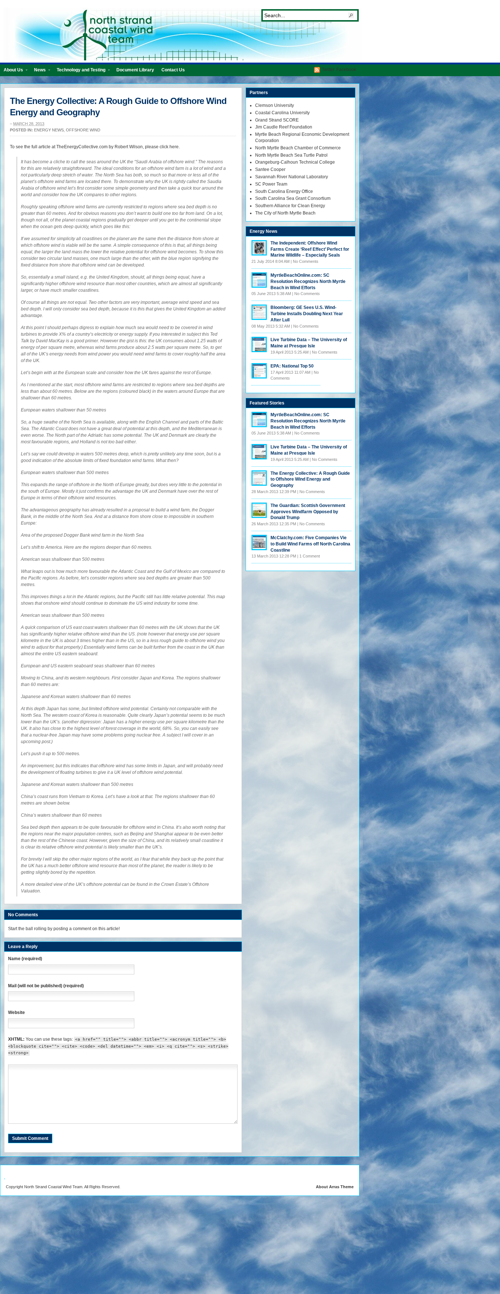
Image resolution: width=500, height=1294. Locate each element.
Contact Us (173, 69)
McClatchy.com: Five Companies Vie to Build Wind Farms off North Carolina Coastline (310, 544)
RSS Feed (317, 70)
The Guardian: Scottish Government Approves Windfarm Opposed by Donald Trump (307, 512)
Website (16, 1012)
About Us (11, 71)
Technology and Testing (79, 71)
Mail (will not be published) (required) (46, 985)
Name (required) (25, 958)
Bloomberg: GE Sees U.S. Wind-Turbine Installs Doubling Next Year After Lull (306, 313)
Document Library (135, 69)
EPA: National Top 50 (292, 366)
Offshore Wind (83, 130)
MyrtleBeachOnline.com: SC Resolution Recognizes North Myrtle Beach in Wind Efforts (308, 281)
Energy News (49, 130)
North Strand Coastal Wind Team (183, 34)
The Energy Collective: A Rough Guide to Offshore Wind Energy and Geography (310, 479)
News (38, 71)
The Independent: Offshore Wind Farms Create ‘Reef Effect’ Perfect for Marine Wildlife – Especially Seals (309, 249)
